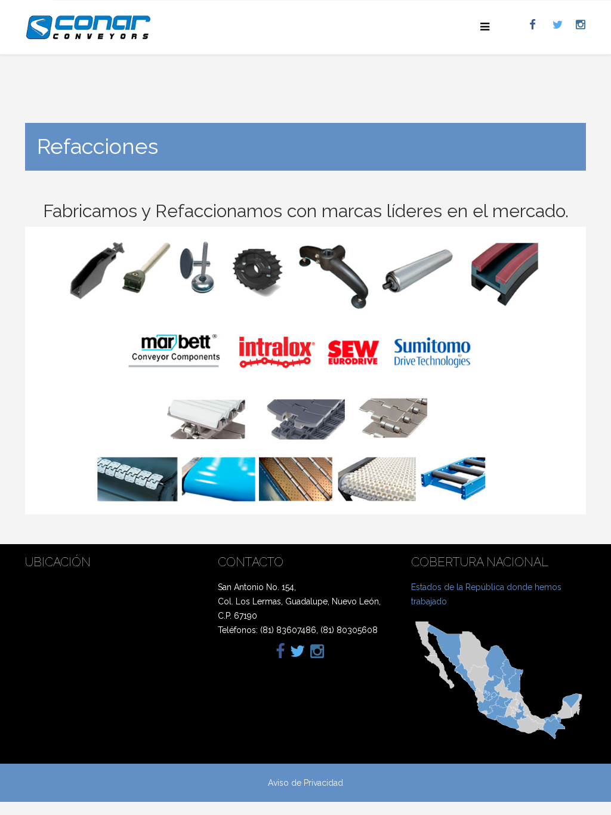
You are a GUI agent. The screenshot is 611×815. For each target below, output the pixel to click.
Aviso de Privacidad (305, 783)
